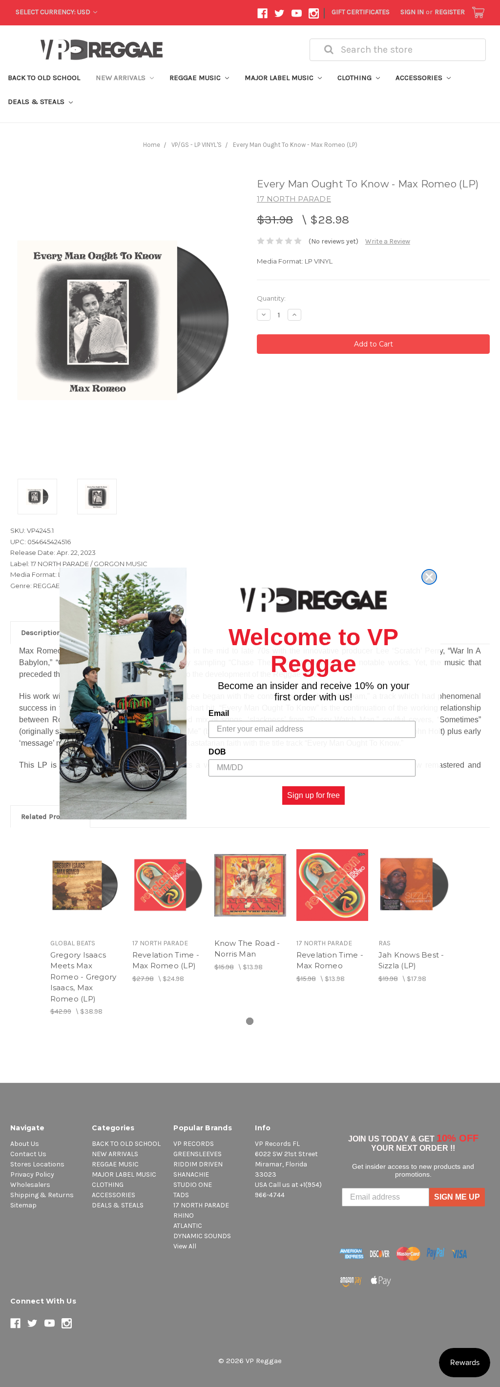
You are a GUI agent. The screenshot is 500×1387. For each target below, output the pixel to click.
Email (218, 713)
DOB (217, 752)
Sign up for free (313, 795)
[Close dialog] (429, 577)
